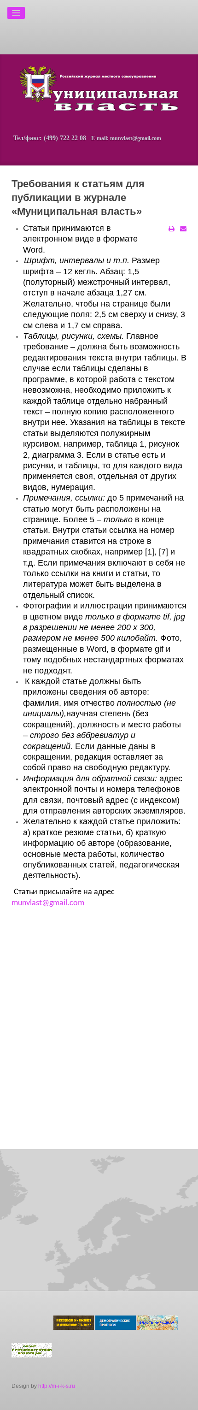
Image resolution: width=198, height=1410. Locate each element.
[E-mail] (183, 228)
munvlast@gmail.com (48, 903)
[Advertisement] (65, 25)
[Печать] (172, 228)
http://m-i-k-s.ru (56, 1386)
